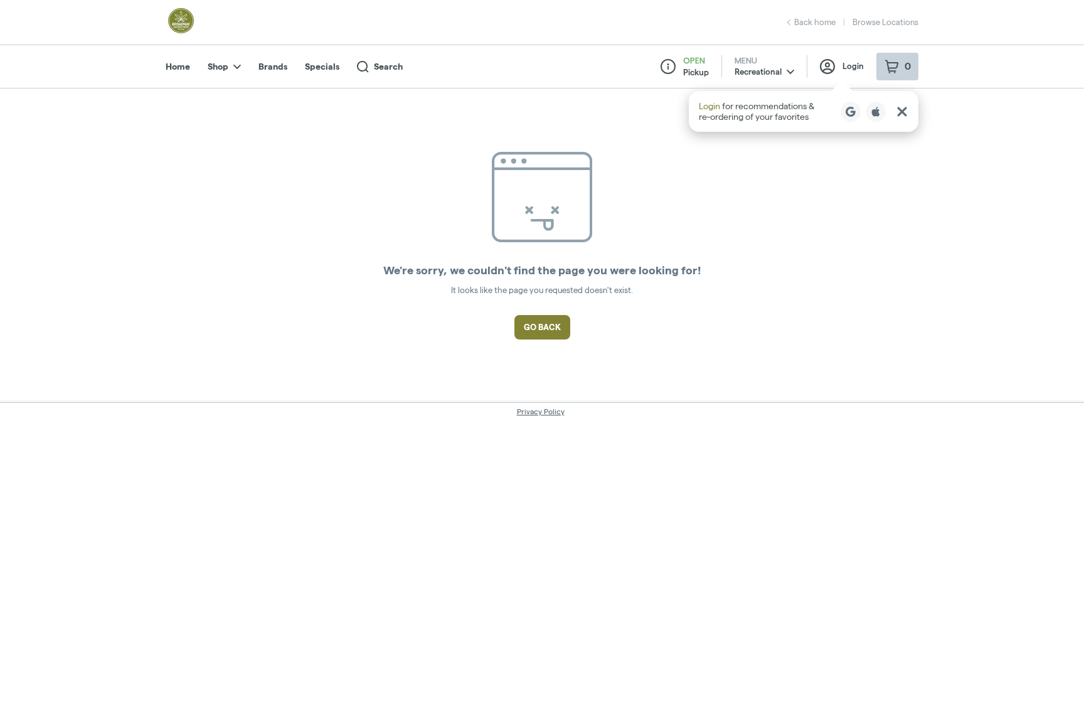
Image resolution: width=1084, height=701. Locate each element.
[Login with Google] (851, 112)
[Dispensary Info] (668, 66)
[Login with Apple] (876, 112)
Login (853, 66)
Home (178, 67)
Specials (322, 67)
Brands (272, 67)
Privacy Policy (541, 411)
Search (388, 67)
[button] (803, 111)
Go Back (542, 327)
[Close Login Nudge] (902, 111)
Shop (218, 67)
